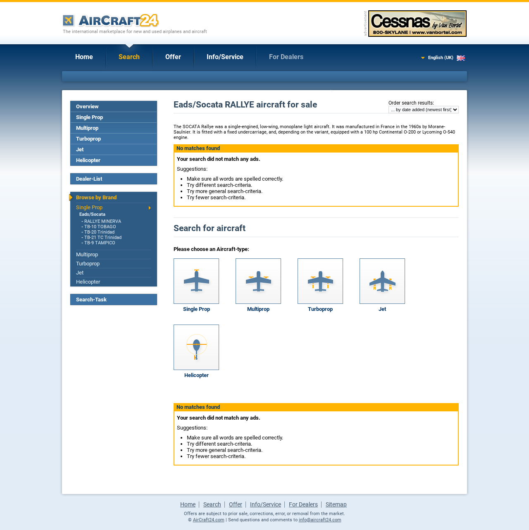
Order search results (410, 103)
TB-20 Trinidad (99, 232)
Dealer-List (89, 179)
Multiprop (87, 128)
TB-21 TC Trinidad (103, 237)
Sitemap (336, 504)
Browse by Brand (96, 197)
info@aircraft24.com (320, 520)
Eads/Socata (92, 214)
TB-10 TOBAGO (100, 226)
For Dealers (286, 57)
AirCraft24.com (208, 520)
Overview (87, 106)
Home (84, 57)
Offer (173, 57)
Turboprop (88, 139)
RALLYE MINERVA (102, 221)
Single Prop (89, 117)
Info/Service (225, 57)
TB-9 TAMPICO (99, 243)
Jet (79, 149)
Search (129, 57)
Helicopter (88, 160)
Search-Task (91, 299)
